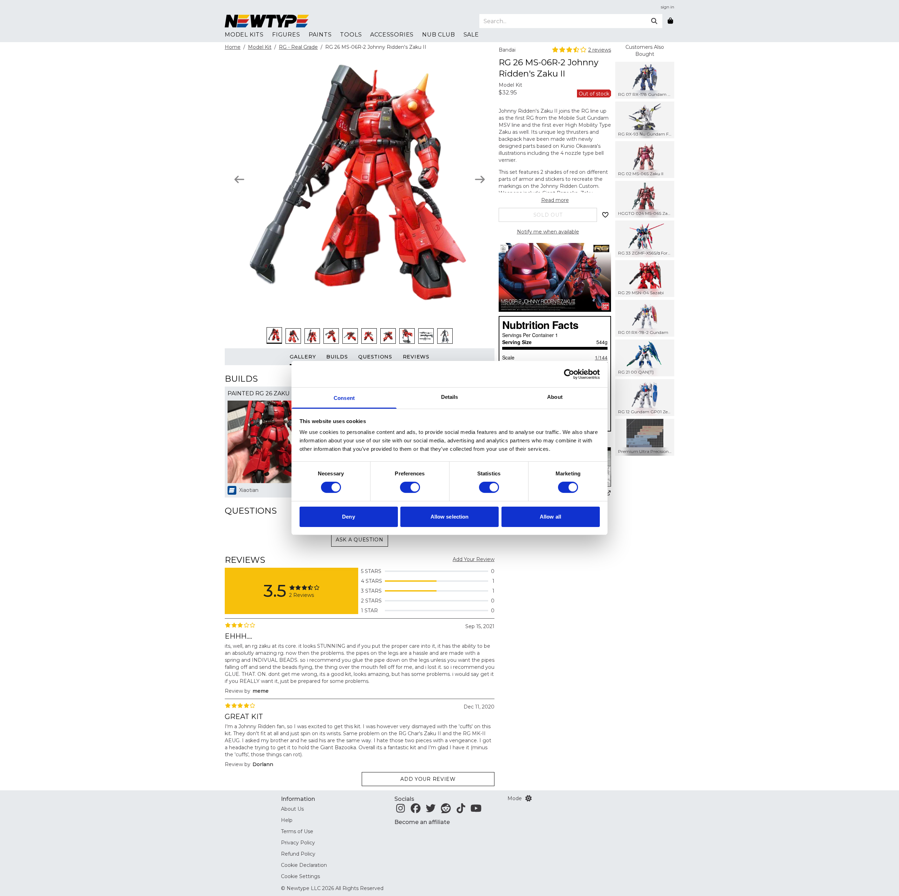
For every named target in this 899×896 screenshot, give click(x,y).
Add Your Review (473, 559)
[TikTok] (461, 810)
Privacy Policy (298, 842)
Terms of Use (297, 831)
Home (233, 47)
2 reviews (599, 50)
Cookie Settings (300, 876)
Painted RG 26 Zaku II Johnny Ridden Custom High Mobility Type (269, 393)
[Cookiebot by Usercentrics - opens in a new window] (569, 374)
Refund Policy (298, 854)
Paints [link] (320, 34)
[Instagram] (400, 810)
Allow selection (450, 517)
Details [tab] (449, 397)
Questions (375, 357)
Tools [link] (351, 34)
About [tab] (555, 397)
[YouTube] (476, 810)
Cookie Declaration (304, 865)
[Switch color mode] (528, 798)
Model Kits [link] (244, 34)
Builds (337, 357)
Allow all (550, 517)
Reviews (416, 357)
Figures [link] (286, 34)
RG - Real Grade (298, 47)
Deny (348, 517)
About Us (292, 809)
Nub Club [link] (438, 34)
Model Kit (259, 47)
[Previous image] (239, 179)
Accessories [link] (392, 34)
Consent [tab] (344, 398)
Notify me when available (548, 232)
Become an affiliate (422, 822)
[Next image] (480, 179)
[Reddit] (446, 810)
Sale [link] (471, 34)
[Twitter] (431, 810)
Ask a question (359, 539)
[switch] (410, 487)
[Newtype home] (267, 21)
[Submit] (654, 21)
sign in (667, 6)
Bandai (507, 50)
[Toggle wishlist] (605, 214)
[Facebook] (415, 810)
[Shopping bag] (670, 21)
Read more (555, 200)
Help (287, 820)
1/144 (601, 357)
